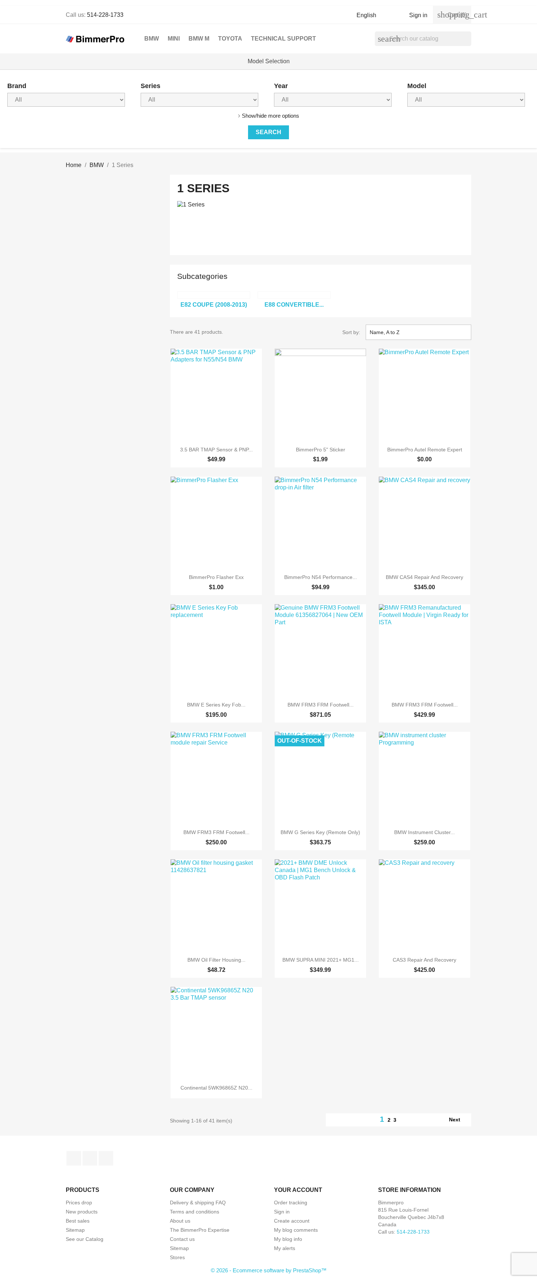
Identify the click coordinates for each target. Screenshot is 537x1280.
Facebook (73, 1158)
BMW (151, 38)
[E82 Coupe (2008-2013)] (213, 295)
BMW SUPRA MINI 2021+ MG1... (320, 960)
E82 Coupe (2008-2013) (213, 305)
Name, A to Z (417, 332)
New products (82, 1212)
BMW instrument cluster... (424, 832)
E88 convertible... (294, 305)
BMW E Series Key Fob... (216, 705)
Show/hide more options (270, 116)
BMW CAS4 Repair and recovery (424, 577)
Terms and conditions (194, 1212)
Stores (177, 1257)
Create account (291, 1221)
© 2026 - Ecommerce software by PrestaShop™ (269, 1270)
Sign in (282, 1212)
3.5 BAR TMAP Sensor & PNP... (216, 449)
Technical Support (283, 38)
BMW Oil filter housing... (216, 960)
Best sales (78, 1221)
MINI (174, 38)
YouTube (90, 1158)
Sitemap (75, 1230)
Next (458, 1120)
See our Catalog (84, 1239)
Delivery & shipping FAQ (198, 1202)
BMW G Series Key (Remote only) (320, 832)
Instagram (106, 1158)
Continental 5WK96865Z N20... (216, 1088)
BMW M (198, 38)
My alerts (284, 1248)
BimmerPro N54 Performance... (320, 577)
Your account (298, 1190)
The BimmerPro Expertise (199, 1230)
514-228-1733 (105, 15)
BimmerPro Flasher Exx (216, 577)
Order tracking (290, 1202)
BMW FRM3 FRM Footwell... (320, 705)
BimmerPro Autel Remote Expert (424, 449)
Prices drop (79, 1202)
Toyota (230, 38)
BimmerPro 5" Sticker (320, 449)
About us (180, 1221)
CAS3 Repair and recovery (424, 960)
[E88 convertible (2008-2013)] (294, 295)
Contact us (182, 1239)
